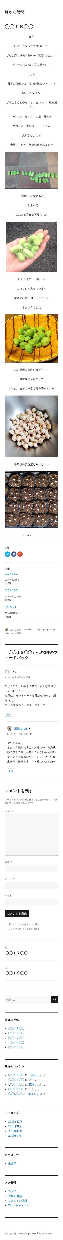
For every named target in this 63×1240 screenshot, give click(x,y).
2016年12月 (15, 1121)
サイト (8, 895)
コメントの (17, 1200)
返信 (8, 714)
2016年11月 (15, 1126)
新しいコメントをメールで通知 (24, 924)
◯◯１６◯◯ (16, 1042)
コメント (9, 811)
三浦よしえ (15, 629)
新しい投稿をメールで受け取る (24, 929)
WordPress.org (18, 1205)
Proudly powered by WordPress (36, 1233)
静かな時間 (15, 11)
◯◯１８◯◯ (16, 1033)
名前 (8, 862)
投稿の (15, 1195)
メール (9, 878)
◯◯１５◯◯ (11, 590)
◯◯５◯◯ (15, 1094)
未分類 (12, 1163)
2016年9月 (14, 1135)
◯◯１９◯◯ (11, 573)
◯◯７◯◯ (10, 607)
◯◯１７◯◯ (16, 1038)
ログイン (13, 1191)
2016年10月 (15, 1131)
